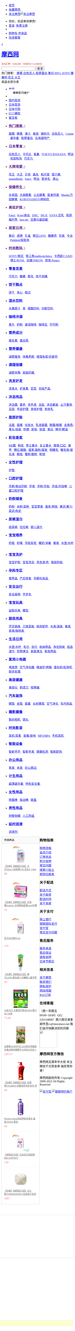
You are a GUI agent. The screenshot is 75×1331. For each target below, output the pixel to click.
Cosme (70, 133)
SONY (66, 73)
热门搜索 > (17, 126)
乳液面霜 (42, 425)
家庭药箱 (29, 372)
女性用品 (16, 792)
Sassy (28, 178)
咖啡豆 (43, 324)
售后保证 (45, 952)
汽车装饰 (16, 696)
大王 (17, 77)
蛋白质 (24, 340)
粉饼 (42, 454)
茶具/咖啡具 (17, 630)
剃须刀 (24, 687)
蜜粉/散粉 (31, 454)
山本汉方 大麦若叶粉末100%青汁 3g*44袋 (20, 1012)
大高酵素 (26, 195)
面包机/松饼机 (63, 667)
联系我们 (45, 981)
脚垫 (12, 703)
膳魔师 (52, 235)
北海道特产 (42, 138)
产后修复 (26, 578)
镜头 (26, 719)
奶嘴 (20, 543)
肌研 (69, 215)
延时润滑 (16, 824)
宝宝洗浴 (29, 562)
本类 (20, 767)
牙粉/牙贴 (43, 486)
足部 (12, 409)
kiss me (24, 219)
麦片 (12, 324)
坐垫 (20, 703)
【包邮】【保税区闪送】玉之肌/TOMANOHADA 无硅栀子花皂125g (20, 1193)
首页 (12, 5)
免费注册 (22, 25)
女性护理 (16, 462)
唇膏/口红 (60, 445)
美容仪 (13, 687)
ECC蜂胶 (14, 113)
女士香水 (46, 445)
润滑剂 (13, 831)
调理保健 (16, 365)
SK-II (44, 215)
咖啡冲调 (16, 317)
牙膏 (32, 486)
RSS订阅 (45, 995)
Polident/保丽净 (20, 240)
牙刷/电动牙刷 (18, 486)
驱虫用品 (50, 651)
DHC (35, 215)
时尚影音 (16, 728)
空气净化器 (27, 667)
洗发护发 (16, 381)
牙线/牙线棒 (60, 486)
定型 (34, 388)
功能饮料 (48, 308)
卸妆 (34, 429)
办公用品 (16, 760)
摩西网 (10, 54)
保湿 (42, 429)
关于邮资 (45, 894)
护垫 (12, 470)
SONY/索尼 (16, 256)
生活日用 (16, 639)
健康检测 (42, 751)
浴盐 (42, 404)
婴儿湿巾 (37, 527)
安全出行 (16, 586)
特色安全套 (33, 783)
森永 (36, 174)
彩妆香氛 (16, 437)
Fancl (12, 215)
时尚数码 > (17, 248)
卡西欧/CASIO (63, 256)
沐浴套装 (53, 404)
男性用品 (16, 808)
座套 (28, 703)
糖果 (23, 276)
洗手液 (32, 404)
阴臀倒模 (15, 815)
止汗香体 (66, 404)
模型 (26, 610)
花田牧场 (16, 158)
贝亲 (28, 174)
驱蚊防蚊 (57, 562)
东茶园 (13, 195)
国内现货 (14, 100)
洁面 (12, 425)
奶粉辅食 (16, 499)
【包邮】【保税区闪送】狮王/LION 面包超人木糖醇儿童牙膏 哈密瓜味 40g (20, 976)
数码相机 (15, 719)
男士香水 (32, 445)
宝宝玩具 (16, 602)
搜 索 (40, 68)
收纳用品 (45, 646)
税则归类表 (47, 874)
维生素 (13, 340)
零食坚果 (16, 268)
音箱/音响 (29, 735)
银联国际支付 (48, 923)
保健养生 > (17, 187)
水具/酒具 (56, 626)
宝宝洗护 (16, 554)
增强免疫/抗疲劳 (47, 356)
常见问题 (45, 865)
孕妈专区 (16, 570)
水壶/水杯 (67, 543)
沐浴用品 (16, 397)
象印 (51, 73)
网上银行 (45, 919)
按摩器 (35, 687)
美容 (36, 133)
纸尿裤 (13, 527)
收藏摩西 (14, 9)
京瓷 (62, 235)
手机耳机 (58, 735)
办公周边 (31, 767)
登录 (12, 25)
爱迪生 (46, 178)
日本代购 (14, 109)
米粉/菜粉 (23, 506)
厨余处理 (15, 671)
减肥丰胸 (15, 372)
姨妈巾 (45, 133)
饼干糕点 (16, 284)
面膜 (12, 133)
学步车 (27, 594)
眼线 (20, 454)
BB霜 (12, 445)
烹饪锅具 (15, 626)
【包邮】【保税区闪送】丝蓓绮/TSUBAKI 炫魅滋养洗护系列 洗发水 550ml (20, 1084)
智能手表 (29, 751)
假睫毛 (54, 449)
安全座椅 (15, 594)
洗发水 (13, 388)
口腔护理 (16, 478)
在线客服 (14, 37)
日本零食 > (17, 146)
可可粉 (54, 324)
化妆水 (29, 425)
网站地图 (45, 990)
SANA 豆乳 (57, 215)
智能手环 (15, 751)
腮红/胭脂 (20, 449)
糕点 (28, 292)
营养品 (13, 578)
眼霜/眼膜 (56, 425)
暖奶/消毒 (45, 543)
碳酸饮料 (34, 308)
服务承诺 (45, 948)
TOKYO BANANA (54, 154)
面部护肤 (16, 417)
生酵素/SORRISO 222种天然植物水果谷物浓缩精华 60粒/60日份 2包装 (20, 1048)
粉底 (21, 445)
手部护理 (23, 409)
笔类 (12, 767)
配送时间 (45, 899)
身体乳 (49, 409)
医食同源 (53, 195)
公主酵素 (39, 195)
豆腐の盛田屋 (39, 219)
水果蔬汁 (15, 308)
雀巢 (36, 154)
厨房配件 (42, 626)
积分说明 (45, 861)
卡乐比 (27, 154)
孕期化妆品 (41, 578)
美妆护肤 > (17, 207)
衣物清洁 (23, 651)
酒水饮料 (16, 301)
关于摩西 (45, 977)
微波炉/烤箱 (44, 667)
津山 (55, 178)
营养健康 (16, 349)
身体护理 (37, 409)
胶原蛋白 (42, 73)
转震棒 (13, 799)
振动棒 (24, 799)
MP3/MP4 (44, 735)
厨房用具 (16, 618)
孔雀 (28, 235)
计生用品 (16, 776)
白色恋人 (29, 73)
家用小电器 (17, 659)
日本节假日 (47, 961)
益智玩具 (15, 610)
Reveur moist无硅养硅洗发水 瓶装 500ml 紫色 (19, 1120)
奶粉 (20, 324)
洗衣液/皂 (43, 562)
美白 (50, 429)
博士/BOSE (17, 260)
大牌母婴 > (17, 166)
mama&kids (16, 178)
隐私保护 (45, 986)
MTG (58, 73)
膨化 (31, 276)
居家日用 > (17, 228)
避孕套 (15, 138)
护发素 (24, 388)
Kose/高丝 (24, 215)
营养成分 (16, 332)
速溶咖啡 (31, 324)
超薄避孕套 (16, 783)
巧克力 (28, 158)
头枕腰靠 (39, 703)
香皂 (23, 404)
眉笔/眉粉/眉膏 (38, 449)
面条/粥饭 (51, 506)
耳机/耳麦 (15, 735)
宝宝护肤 (15, 562)
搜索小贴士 (47, 869)
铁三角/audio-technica (39, 256)
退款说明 (45, 957)
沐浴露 (13, 404)
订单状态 (45, 856)
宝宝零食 (37, 506)
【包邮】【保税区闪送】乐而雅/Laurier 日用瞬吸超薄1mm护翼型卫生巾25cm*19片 (20, 904)
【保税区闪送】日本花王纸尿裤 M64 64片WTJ (19, 1156)
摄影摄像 (16, 712)
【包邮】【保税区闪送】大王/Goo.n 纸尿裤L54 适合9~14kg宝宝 (20, 868)
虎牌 (20, 235)
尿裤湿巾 (16, 519)
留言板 (13, 117)
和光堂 (45, 174)
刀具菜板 (29, 626)
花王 (11, 77)
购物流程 (45, 848)
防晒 (26, 429)
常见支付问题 (48, 932)
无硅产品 (45, 388)
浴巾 (34, 646)
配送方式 (45, 890)
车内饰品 (66, 703)
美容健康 (16, 680)
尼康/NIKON (35, 260)
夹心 (20, 292)
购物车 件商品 (18, 33)
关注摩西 (14, 14)
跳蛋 (34, 799)
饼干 (12, 292)
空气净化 (53, 703)
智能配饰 (56, 751)
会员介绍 (45, 852)
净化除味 (59, 646)
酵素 (20, 73)
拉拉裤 (24, 527)
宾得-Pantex (52, 260)
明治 (71, 154)
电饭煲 (13, 667)
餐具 (56, 543)
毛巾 (26, 646)
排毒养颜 (29, 356)
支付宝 (44, 928)
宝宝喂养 (16, 535)
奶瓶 (12, 543)
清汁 (28, 133)
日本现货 (14, 104)
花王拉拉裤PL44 (12, 938)
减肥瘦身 (15, 356)
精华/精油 (61, 429)
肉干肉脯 (42, 276)
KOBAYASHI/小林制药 (35, 199)
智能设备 (16, 744)
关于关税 (45, 903)
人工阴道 (29, 815)
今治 (70, 235)
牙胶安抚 (31, 543)
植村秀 (13, 219)
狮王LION (39, 235)
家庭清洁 (37, 651)
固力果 (56, 174)
